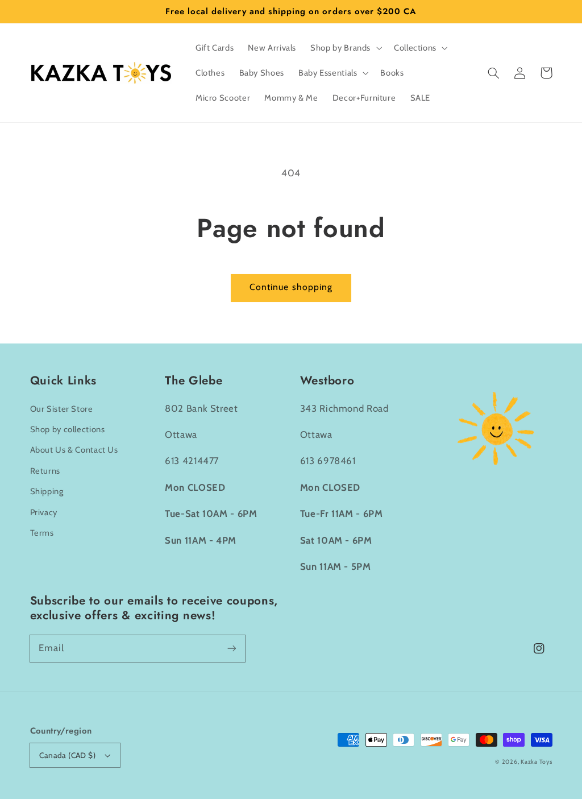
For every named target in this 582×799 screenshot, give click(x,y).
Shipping (47, 491)
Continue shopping (291, 286)
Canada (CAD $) (67, 755)
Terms (42, 533)
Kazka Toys (536, 761)
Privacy (43, 512)
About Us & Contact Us (74, 450)
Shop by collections (67, 429)
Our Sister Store (61, 409)
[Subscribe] (231, 648)
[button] (494, 73)
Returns (45, 471)
